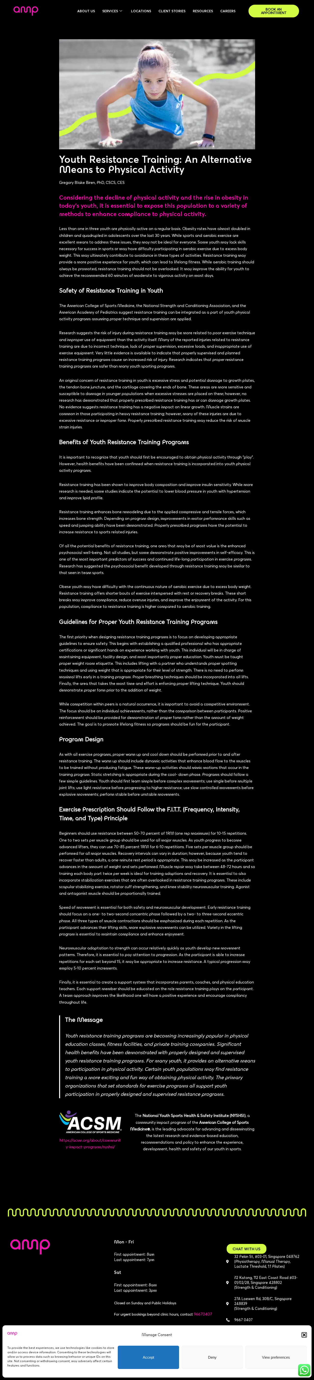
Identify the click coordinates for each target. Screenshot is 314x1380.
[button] (304, 1334)
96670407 (203, 1314)
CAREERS (228, 11)
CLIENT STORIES (171, 11)
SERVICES (110, 11)
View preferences (276, 1357)
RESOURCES (203, 11)
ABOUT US (86, 11)
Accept (148, 1357)
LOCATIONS (141, 11)
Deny (212, 1357)
